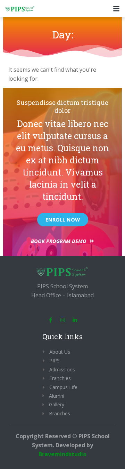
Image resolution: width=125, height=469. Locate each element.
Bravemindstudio (62, 454)
